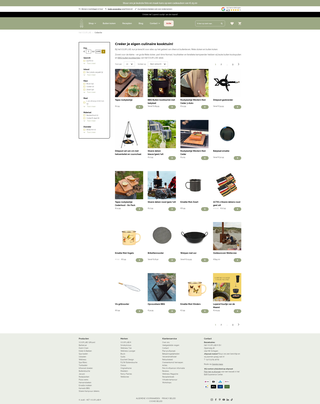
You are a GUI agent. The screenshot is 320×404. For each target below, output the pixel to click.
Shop (91, 23)
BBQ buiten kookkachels (129, 58)
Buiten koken (109, 23)
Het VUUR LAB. (85, 33)
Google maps (217, 364)
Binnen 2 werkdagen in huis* (92, 9)
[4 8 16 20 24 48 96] (129, 64)
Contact (154, 23)
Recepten (127, 23)
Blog (141, 23)
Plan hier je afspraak (212, 372)
